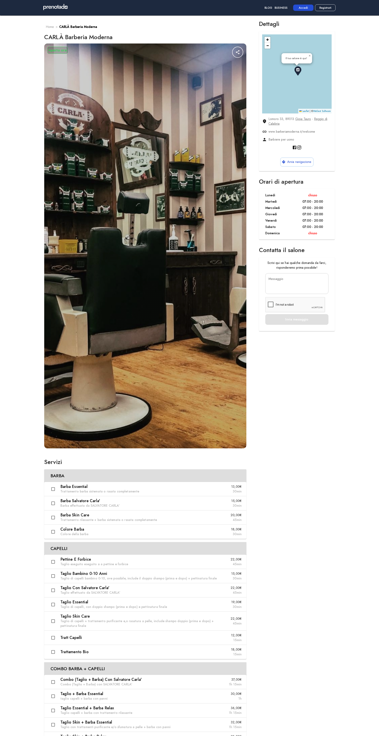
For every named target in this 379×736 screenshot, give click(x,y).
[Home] (55, 7)
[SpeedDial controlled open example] (237, 52)
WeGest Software (322, 111)
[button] (145, 475)
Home (50, 27)
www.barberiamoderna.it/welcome (291, 131)
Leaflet (305, 111)
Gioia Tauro (303, 119)
